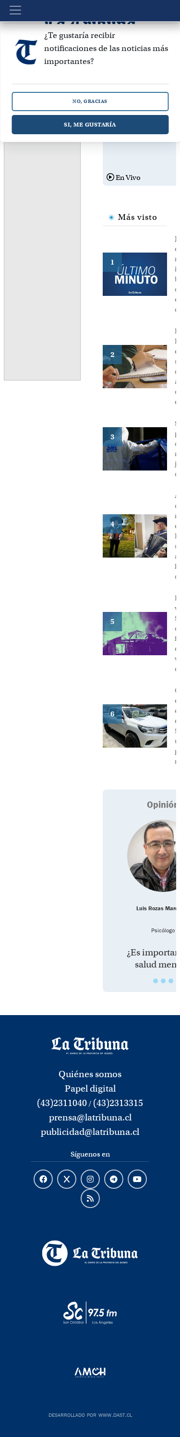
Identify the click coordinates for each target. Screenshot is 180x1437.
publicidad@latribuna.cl (90, 1131)
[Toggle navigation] (15, 10)
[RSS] (90, 1199)
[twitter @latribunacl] (66, 1179)
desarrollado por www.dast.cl (90, 1414)
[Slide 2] (163, 981)
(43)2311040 (62, 1102)
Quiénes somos (90, 1074)
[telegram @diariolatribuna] (113, 1179)
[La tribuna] (89, 1045)
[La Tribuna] (90, 1253)
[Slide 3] (170, 981)
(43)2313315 (118, 1102)
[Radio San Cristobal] (90, 1313)
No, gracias (90, 101)
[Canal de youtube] (137, 1179)
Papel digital (90, 1088)
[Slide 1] (155, 981)
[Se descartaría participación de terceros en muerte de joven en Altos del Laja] (139, 448)
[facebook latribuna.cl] (43, 1179)
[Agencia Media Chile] (90, 1372)
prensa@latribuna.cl (90, 1117)
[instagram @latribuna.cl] (90, 1179)
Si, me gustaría (90, 124)
